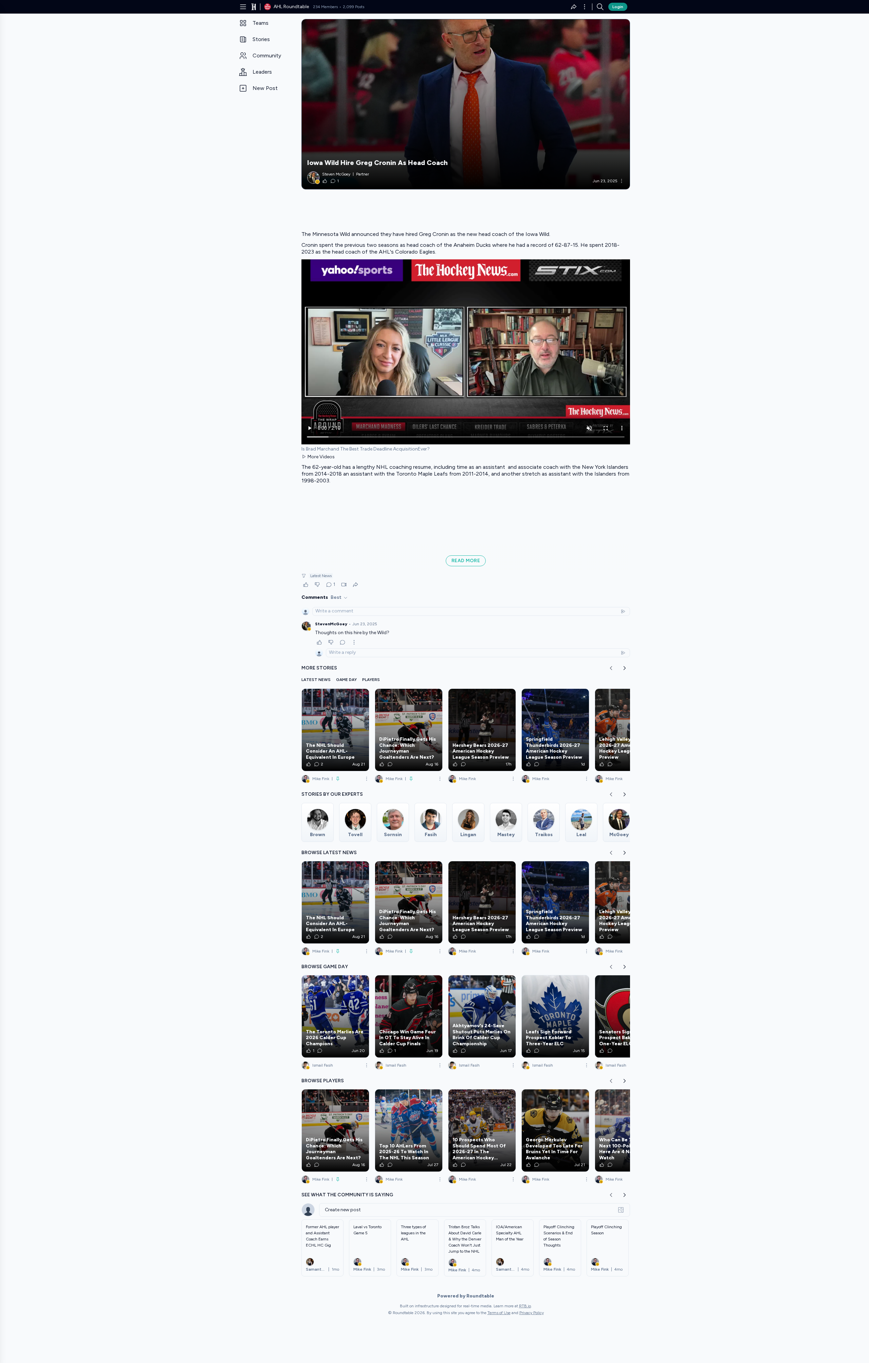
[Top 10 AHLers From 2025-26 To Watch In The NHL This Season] (408, 1130)
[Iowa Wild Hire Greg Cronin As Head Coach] (466, 104)
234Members (325, 6)
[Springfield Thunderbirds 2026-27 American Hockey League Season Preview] (555, 730)
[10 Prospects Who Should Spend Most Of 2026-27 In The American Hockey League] (482, 1130)
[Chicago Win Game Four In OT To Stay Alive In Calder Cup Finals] (408, 1016)
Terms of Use (499, 1312)
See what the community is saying (347, 1195)
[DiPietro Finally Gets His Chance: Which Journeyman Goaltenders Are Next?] (408, 730)
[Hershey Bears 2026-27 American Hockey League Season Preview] (482, 730)
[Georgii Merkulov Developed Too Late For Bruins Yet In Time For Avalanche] (555, 1130)
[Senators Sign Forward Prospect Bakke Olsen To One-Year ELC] (628, 1016)
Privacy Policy (531, 1312)
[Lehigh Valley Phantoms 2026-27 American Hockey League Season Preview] (628, 730)
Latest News (321, 575)
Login (617, 6)
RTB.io (525, 1306)
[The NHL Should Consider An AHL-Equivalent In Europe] (335, 730)
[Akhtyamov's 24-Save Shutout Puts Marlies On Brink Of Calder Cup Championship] (482, 1016)
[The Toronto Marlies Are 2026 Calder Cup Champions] (335, 1016)
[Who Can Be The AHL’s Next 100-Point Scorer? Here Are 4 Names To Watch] (628, 1130)
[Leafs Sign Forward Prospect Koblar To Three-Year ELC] (555, 1016)
